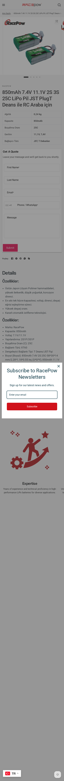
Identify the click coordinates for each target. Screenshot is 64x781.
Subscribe (32, 406)
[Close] (58, 366)
